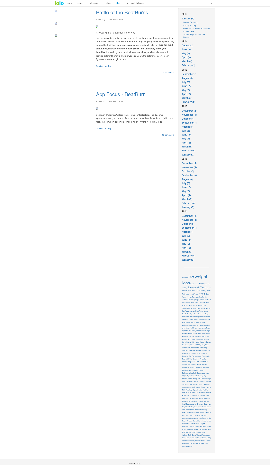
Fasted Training (199, 412)
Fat (198, 348)
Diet (191, 276)
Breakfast (205, 390)
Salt (183, 334)
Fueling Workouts (187, 305)
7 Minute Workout (205, 441)
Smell (206, 443)
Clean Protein (199, 311)
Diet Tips (191, 356)
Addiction (185, 435)
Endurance (196, 359)
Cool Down (201, 393)
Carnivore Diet (196, 443)
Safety (209, 427)
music (187, 317)
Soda (197, 339)
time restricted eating (188, 418)
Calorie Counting (187, 314)
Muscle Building (197, 305)
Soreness (208, 393)
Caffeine (206, 415)
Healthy (199, 365)
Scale (208, 334)
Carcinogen (185, 441)
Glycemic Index (197, 390)
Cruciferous (203, 438)
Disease (192, 367)
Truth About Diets (187, 294)
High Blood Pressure (191, 334)
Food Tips (207, 284)
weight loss (194, 279)
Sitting (199, 345)
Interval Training (187, 443)
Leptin (207, 373)
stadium (190, 325)
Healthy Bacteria (204, 401)
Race (207, 396)
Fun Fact (197, 291)
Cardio (184, 297)
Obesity (198, 336)
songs (205, 325)
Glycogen (185, 350)
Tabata (191, 319)
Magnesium (194, 381)
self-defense (196, 308)
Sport (193, 370)
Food (201, 283)
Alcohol (184, 348)
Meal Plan (191, 291)
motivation (193, 317)
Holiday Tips (186, 353)
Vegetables (198, 356)
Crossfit (201, 303)
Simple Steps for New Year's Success (195, 35)
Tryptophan (196, 441)
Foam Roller (185, 396)
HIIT (199, 287)
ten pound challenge (135, 3)
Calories (184, 365)
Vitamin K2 (202, 381)
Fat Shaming (186, 345)
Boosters (189, 421)
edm (206, 328)
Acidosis (207, 435)
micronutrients (186, 387)
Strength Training (192, 297)
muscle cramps (195, 387)
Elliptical (190, 300)
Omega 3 (193, 365)
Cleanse (188, 370)
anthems (198, 322)
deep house (199, 317)
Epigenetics (185, 415)
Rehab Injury (194, 401)
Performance (186, 373)
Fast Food (188, 432)
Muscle (189, 336)
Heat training (196, 421)
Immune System (205, 308)
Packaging (207, 331)
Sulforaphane (193, 407)
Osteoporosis (190, 438)
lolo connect (95, 3)
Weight (194, 336)
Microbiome (185, 367)
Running (204, 297)
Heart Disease (206, 407)
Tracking (184, 288)
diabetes (207, 319)
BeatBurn (188, 393)
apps (70, 3)
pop (209, 328)
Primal (196, 303)
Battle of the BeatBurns (122, 12)
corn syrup (185, 384)
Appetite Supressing (201, 410)
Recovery (204, 379)
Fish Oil (191, 384)
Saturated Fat (204, 362)
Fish (189, 365)
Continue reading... (104, 66)
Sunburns (185, 424)
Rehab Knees (186, 401)
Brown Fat (185, 356)
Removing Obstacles (204, 300)
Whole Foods (195, 362)
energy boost (203, 339)
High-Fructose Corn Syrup (190, 331)
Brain (191, 441)
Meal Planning (186, 398)
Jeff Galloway (201, 396)
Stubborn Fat (194, 353)
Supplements (194, 284)
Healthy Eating (186, 362)
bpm (198, 325)
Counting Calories (205, 342)
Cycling (196, 300)
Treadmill (184, 300)
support (80, 3)
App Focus (205, 288)
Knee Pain (207, 398)
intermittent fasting (200, 418)
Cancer (200, 407)
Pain (195, 415)
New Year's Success (188, 311)
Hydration (207, 303)
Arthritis (196, 438)
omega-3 (208, 381)
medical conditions (199, 319)
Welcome (185, 278)
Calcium (188, 381)
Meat (202, 443)
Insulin (193, 398)
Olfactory (185, 446)
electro (193, 322)
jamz (194, 325)
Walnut (184, 429)
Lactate (193, 376)
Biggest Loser (201, 373)
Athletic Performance (194, 350)
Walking (199, 297)
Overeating (200, 404)
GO (195, 345)
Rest (199, 379)
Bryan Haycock (198, 384)
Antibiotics (207, 384)
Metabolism (193, 396)
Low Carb (190, 348)
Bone (183, 438)
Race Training (199, 370)
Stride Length (198, 427)
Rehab (209, 291)
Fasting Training (189, 25)
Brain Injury (199, 376)
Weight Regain (186, 376)
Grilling (209, 438)
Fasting (203, 387)
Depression (185, 427)
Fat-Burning (203, 348)
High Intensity (196, 342)
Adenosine (200, 415)
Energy (184, 412)
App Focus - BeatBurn (121, 93)
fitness (203, 322)
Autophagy (189, 390)
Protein (184, 336)
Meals (192, 345)
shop (108, 3)
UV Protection (192, 424)
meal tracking (186, 303)
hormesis (203, 421)
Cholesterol (198, 367)
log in (210, 3)
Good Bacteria (186, 404)
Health (202, 293)
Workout (195, 294)
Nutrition (189, 308)
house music (201, 328)
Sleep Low (208, 412)
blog (118, 3)
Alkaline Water (200, 435)
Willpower (208, 429)
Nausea (188, 342)
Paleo (192, 303)
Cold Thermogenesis (188, 410)
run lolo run (193, 328)
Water (191, 415)
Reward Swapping (190, 22)
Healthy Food (199, 398)
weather (206, 311)
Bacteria (204, 365)
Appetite (193, 404)
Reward (190, 446)
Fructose (192, 339)
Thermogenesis (202, 353)
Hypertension (202, 334)
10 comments (168, 134)
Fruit (203, 356)
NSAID (196, 429)
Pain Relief (190, 429)
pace (201, 325)
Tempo (188, 328)
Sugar (208, 294)
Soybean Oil (205, 336)
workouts (185, 325)
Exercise (192, 287)
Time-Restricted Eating (198, 432)
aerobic (209, 421)
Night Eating (192, 435)
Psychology (203, 359)
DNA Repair (201, 424)
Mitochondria (190, 412)
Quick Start (188, 359)
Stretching (203, 291)
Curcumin (201, 429)
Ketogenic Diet (206, 350)
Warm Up (195, 393)
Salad (195, 348)
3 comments (168, 72)
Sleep (203, 367)
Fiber (183, 393)
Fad (183, 432)
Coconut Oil (185, 339)
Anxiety (191, 427)
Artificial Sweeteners (199, 314)
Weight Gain (205, 345)
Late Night (193, 373)
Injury (204, 427)
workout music (186, 322)
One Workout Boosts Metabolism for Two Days (196, 30)
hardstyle (201, 331)
